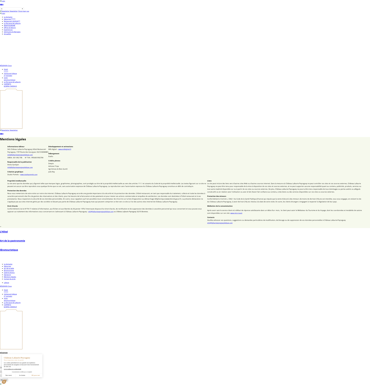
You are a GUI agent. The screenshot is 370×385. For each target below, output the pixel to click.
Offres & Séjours (10, 28)
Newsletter (13, 11)
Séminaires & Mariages (12, 32)
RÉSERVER (4, 66)
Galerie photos (9, 273)
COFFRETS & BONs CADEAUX (10, 85)
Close (10, 66)
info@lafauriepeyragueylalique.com (20, 155)
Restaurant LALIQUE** (12, 21)
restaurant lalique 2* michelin (10, 74)
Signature (7, 275)
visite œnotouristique (9, 79)
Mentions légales (10, 277)
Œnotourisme (9, 270)
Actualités (7, 34)
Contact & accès (10, 279)
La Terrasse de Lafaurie (12, 23)
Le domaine (8, 17)
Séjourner (7, 266)
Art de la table (9, 268)
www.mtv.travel (236, 213)
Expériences (8, 30)
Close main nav (23, 11)
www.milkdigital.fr (64, 149)
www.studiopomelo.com (28, 174)
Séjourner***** (9, 19)
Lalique (6, 283)
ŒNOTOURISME (9, 25)
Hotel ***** (6, 70)
